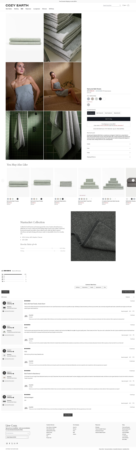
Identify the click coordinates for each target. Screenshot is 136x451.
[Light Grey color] (127, 199)
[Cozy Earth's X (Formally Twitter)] (12, 443)
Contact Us (48, 434)
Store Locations (125, 430)
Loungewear (36, 9)
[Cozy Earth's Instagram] (7, 443)
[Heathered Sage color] (13, 199)
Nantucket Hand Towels (12, 308)
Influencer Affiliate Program (100, 432)
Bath (22, 9)
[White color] (15, 199)
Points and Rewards (126, 427)
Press (74, 430)
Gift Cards (124, 434)
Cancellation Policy (125, 449)
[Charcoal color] (132, 199)
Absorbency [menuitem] (85, 287)
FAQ (47, 435)
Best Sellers (9, 9)
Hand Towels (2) (108, 113)
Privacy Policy (101, 449)
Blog (74, 432)
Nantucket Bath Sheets (11, 402)
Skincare (44, 9)
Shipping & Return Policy (50, 430)
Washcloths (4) (117, 113)
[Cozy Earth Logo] (17, 5)
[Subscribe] (28, 433)
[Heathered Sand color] (10, 199)
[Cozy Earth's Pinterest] (17, 443)
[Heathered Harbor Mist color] (8, 199)
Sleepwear (28, 9)
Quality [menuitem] (91, 287)
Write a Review (129, 292)
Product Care (48, 437)
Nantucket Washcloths (11, 356)
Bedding (16, 9)
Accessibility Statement (117, 449)
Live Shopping (125, 435)
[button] (128, 5)
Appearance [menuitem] (98, 287)
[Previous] (2, 180)
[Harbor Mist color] (134, 199)
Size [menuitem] (105, 287)
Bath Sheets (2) (91, 113)
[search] (120, 5)
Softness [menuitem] (78, 287)
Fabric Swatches (125, 437)
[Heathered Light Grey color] (84, 199)
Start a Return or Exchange (51, 427)
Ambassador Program (99, 430)
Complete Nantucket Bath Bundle (13, 332)
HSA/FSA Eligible (125, 432)
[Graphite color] (17, 199)
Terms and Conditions (109, 449)
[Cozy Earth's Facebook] (9, 443)
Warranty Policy (49, 432)
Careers (74, 434)
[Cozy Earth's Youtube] (14, 443)
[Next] (133, 180)
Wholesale (97, 427)
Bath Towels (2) (100, 113)
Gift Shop (51, 9)
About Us (74, 427)
